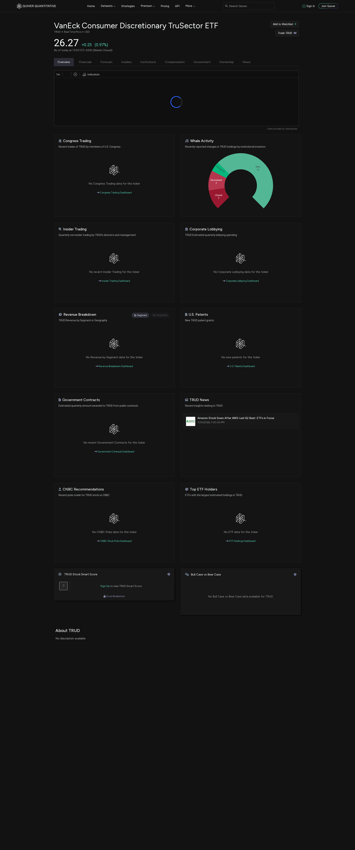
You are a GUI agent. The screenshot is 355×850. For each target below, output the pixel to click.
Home (91, 6)
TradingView (291, 128)
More (188, 6)
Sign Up (105, 586)
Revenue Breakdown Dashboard (115, 366)
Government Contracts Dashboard (115, 451)
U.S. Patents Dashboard (242, 366)
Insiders (126, 62)
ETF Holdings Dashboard (242, 541)
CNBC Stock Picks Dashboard (115, 541)
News (247, 62)
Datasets (107, 6)
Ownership (226, 62)
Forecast (106, 62)
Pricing (165, 6)
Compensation (175, 62)
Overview (64, 62)
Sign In (311, 6)
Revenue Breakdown (79, 314)
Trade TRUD (285, 33)
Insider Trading (75, 229)
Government (202, 62)
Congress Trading (77, 141)
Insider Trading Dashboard (115, 281)
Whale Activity (202, 141)
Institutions (148, 62)
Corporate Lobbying (206, 229)
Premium (146, 6)
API (177, 6)
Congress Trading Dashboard (115, 192)
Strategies (128, 6)
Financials (85, 62)
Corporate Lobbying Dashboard (242, 281)
